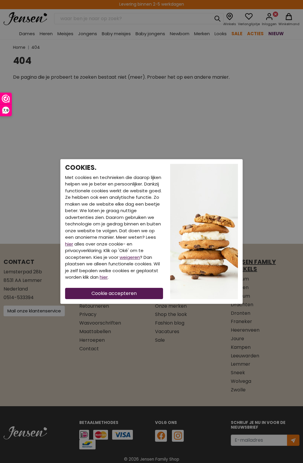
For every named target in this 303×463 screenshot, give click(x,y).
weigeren (130, 257)
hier (69, 244)
